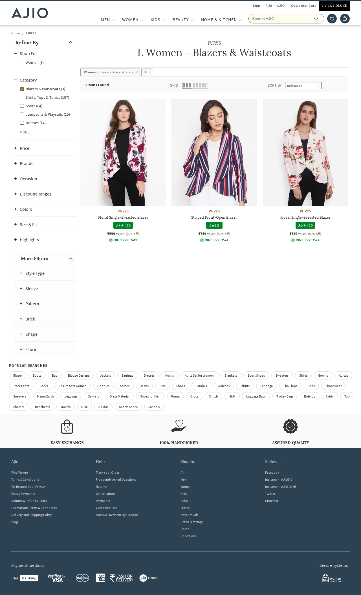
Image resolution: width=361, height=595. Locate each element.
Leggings (71, 396)
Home (15, 33)
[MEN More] (113, 20)
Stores (185, 508)
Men (183, 479)
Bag (54, 375)
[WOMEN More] (141, 20)
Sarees (124, 386)
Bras (162, 386)
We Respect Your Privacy (28, 486)
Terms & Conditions (25, 479)
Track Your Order (107, 472)
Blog (14, 522)
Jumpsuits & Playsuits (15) (48, 114)
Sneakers (19, 396)
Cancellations (105, 493)
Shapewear (333, 386)
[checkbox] (45, 62)
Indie (184, 501)
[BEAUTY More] (192, 20)
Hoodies (103, 386)
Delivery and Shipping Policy (31, 515)
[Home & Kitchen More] (240, 20)
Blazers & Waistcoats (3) (45, 88)
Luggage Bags (256, 396)
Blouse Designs (78, 375)
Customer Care (304, 5)
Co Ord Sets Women (73, 386)
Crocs (194, 396)
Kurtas (343, 375)
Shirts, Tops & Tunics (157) (47, 97)
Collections (188, 536)
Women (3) (35, 62)
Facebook (272, 472)
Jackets (105, 375)
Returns (101, 486)
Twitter (270, 493)
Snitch (213, 396)
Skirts (330, 396)
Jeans (144, 386)
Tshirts (245, 386)
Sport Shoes (256, 375)
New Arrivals (189, 515)
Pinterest (271, 501)
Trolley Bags (284, 396)
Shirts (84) (34, 105)
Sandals (201, 386)
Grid (174, 85)
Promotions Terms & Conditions (34, 508)
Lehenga (266, 386)
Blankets (230, 375)
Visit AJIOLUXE (334, 5)
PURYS (31, 33)
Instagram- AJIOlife (278, 479)
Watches (224, 386)
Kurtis (169, 375)
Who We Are (19, 472)
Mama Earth (45, 396)
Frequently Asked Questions (116, 479)
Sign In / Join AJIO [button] (269, 5)
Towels (66, 407)
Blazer (17, 375)
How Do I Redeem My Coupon (117, 515)
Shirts (303, 375)
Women (185, 486)
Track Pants (21, 386)
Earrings (127, 375)
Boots (37, 375)
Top (347, 396)
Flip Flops (290, 386)
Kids (183, 493)
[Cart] (345, 18)
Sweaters (282, 375)
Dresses (149, 375)
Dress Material (119, 396)
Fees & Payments (23, 493)
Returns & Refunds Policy (29, 501)
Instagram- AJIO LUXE (280, 486)
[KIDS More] (163, 20)
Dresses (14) (36, 122)
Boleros (309, 396)
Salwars (93, 396)
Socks (44, 386)
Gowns (323, 375)
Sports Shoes (128, 407)
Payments (103, 501)
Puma (175, 396)
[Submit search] (319, 18)
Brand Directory (191, 522)
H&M (232, 396)
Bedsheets (42, 407)
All (182, 472)
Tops (311, 386)
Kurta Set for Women (199, 375)
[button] (332, 18)
